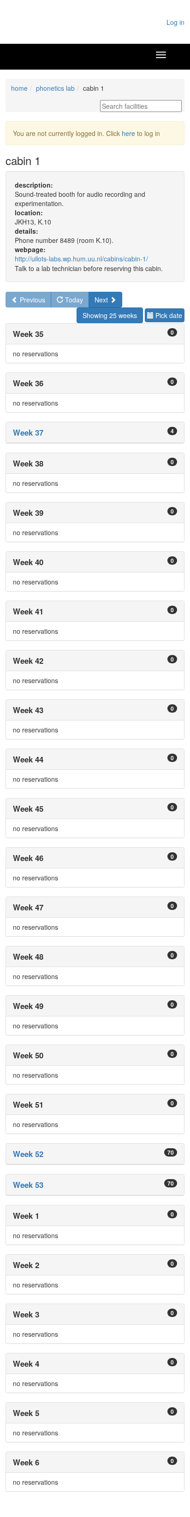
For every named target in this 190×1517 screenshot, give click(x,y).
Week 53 (28, 1184)
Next (102, 299)
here (128, 133)
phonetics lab (55, 88)
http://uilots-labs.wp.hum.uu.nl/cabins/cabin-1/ (81, 258)
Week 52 (28, 1153)
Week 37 (28, 432)
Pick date (168, 315)
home (19, 88)
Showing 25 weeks (110, 315)
